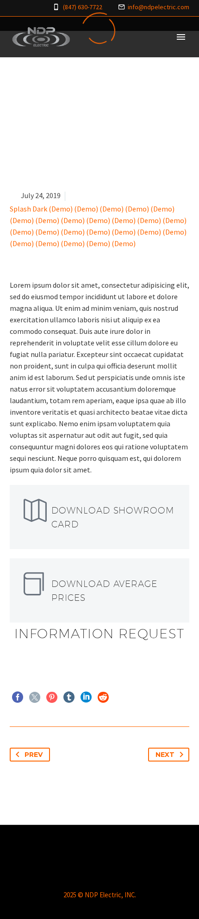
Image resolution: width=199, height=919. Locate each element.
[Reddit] (103, 697)
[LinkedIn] (86, 697)
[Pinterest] (51, 697)
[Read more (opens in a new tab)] (99, 517)
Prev (34, 754)
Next (164, 754)
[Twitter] (34, 697)
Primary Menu (181, 37)
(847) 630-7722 (82, 7)
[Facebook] (17, 697)
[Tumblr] (69, 697)
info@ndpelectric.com (158, 7)
